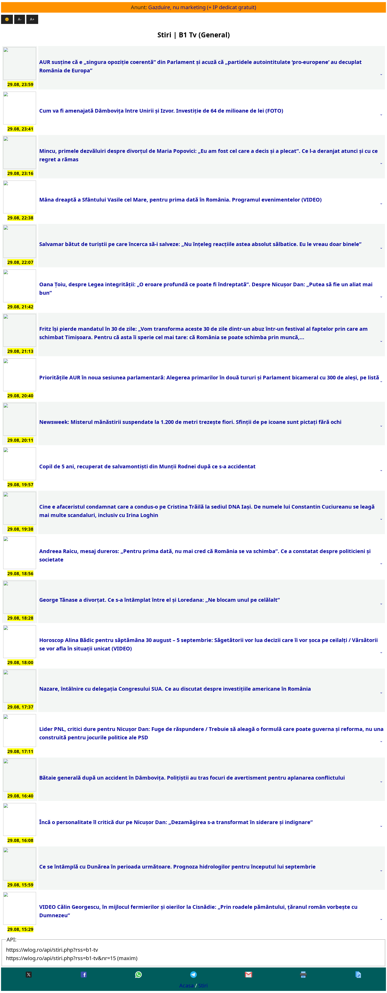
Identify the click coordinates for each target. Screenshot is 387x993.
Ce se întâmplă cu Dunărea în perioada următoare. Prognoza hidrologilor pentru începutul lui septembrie (177, 866)
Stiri (203, 985)
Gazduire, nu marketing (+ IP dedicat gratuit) (202, 7)
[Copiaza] (358, 975)
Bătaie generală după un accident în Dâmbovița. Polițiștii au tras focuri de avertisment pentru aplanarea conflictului (192, 777)
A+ (32, 19)
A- (19, 19)
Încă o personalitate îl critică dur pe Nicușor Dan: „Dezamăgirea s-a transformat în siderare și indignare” (176, 822)
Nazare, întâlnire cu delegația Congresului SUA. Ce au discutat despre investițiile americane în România (175, 688)
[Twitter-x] (28, 975)
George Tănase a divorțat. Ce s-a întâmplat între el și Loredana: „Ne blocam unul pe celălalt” (159, 599)
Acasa (186, 985)
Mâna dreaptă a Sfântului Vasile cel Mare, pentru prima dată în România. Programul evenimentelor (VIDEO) (180, 199)
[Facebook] (83, 975)
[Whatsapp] (138, 975)
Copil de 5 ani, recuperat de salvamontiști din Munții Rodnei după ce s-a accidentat (147, 466)
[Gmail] (248, 975)
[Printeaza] (303, 975)
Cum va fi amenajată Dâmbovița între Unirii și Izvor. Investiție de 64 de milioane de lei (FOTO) (161, 110)
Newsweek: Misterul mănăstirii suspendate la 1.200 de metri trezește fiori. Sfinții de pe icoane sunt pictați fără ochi (190, 421)
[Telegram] (193, 975)
